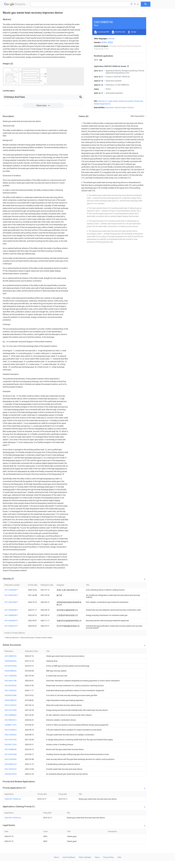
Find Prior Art (120, 32)
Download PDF (103, 32)
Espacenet (109, 107)
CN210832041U (11, 720)
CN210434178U (11, 681)
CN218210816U (11, 686)
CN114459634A (11, 610)
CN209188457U (11, 700)
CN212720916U (11, 705)
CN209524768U (11, 695)
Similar (133, 32)
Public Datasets (85, 857)
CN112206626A (11, 590)
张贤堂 (110, 42)
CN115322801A (11, 621)
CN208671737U (11, 725)
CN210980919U (11, 656)
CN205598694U (11, 671)
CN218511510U (11, 744)
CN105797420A (11, 666)
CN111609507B (11, 676)
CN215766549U (11, 759)
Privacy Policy (108, 857)
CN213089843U (11, 715)
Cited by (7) (102, 101)
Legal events (113, 101)
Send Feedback (69, 857)
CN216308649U (11, 749)
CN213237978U (11, 710)
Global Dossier (120, 107)
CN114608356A (11, 615)
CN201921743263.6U (13, 799)
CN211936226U (11, 690)
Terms (97, 857)
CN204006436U (11, 661)
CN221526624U (11, 735)
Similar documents (126, 101)
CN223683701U (11, 764)
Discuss (130, 107)
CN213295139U (11, 740)
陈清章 (104, 42)
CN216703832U (11, 730)
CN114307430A (11, 602)
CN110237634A (11, 754)
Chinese (111, 39)
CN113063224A (11, 595)
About (56, 857)
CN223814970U (11, 774)
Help (119, 857)
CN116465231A (11, 626)
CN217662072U (11, 769)
